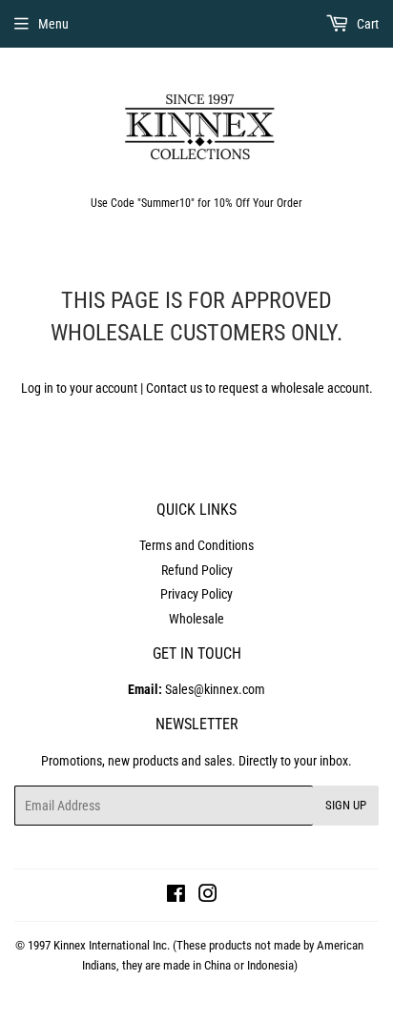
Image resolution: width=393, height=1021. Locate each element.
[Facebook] (176, 896)
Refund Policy (197, 570)
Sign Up (345, 805)
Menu (53, 23)
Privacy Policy (196, 594)
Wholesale (196, 618)
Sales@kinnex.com (196, 689)
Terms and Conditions (196, 545)
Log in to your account (79, 388)
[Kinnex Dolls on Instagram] (207, 896)
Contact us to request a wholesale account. (259, 388)
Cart (366, 23)
